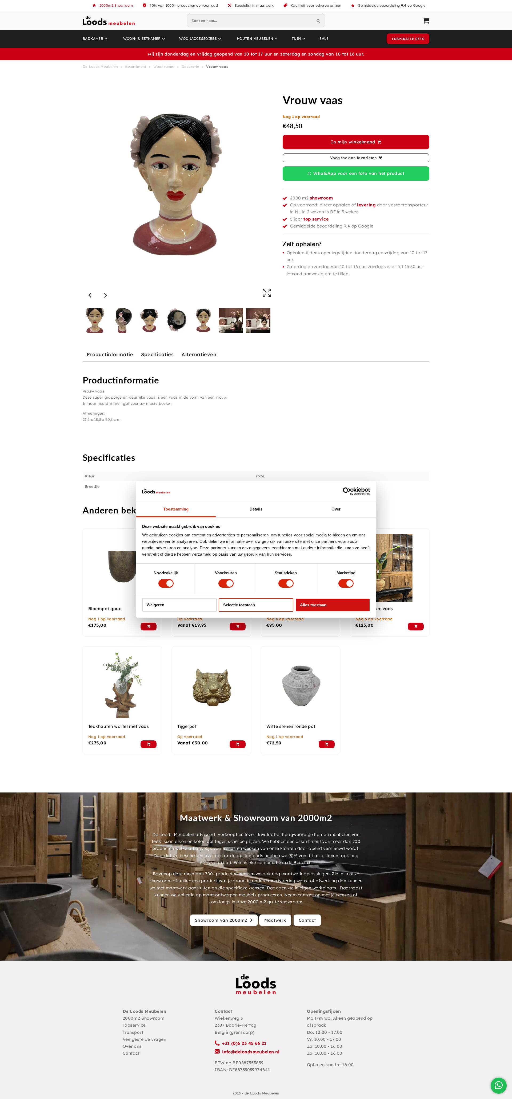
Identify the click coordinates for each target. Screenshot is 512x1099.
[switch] (226, 583)
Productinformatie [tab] (110, 354)
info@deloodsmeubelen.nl (250, 1051)
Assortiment (135, 66)
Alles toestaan (313, 605)
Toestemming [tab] (176, 509)
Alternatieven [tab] (199, 354)
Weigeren (155, 605)
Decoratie (190, 66)
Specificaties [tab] (157, 354)
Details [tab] (256, 509)
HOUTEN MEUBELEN (255, 38)
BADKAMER (93, 38)
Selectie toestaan (239, 605)
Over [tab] (336, 509)
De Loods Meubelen (100, 66)
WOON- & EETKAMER (142, 38)
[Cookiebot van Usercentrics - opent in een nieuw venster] (346, 491)
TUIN (296, 38)
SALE (324, 38)
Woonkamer (164, 66)
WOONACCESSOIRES (198, 38)
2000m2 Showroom (116, 5)
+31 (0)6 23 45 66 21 (244, 1043)
